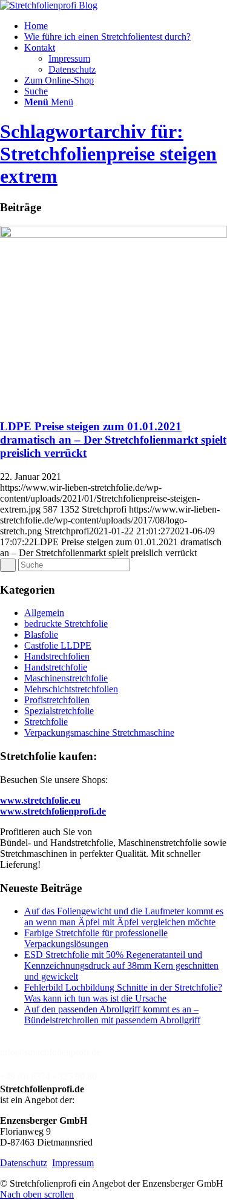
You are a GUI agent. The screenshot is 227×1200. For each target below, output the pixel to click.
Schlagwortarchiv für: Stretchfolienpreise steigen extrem (108, 153)
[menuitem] (125, 26)
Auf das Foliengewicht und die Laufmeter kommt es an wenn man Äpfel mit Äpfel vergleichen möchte (123, 916)
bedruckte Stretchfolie (66, 623)
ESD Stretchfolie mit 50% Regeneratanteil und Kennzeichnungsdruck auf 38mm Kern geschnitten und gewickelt (121, 965)
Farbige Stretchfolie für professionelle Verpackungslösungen (96, 938)
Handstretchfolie (55, 667)
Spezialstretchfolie (59, 711)
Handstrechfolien (57, 656)
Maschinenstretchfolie (66, 678)
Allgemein (44, 613)
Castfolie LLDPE (57, 645)
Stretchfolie (46, 721)
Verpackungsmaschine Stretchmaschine (99, 732)
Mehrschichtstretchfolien (71, 689)
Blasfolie (41, 634)
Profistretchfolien (57, 700)
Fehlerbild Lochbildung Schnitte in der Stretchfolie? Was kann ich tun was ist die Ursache (123, 992)
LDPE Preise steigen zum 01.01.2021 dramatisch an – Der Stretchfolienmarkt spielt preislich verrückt (113, 439)
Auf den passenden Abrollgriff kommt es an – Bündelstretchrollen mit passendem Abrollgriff (112, 1014)
